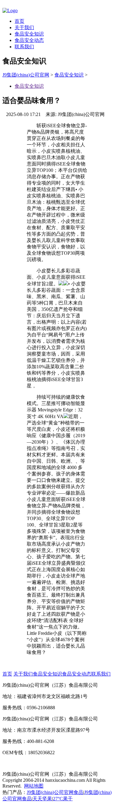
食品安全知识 (29, 33)
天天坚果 (42, 798)
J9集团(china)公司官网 (25, 74)
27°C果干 (63, 798)
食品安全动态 (29, 40)
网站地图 (33, 785)
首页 (19, 21)
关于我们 (24, 27)
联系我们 (24, 46)
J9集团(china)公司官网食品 (55, 792)
